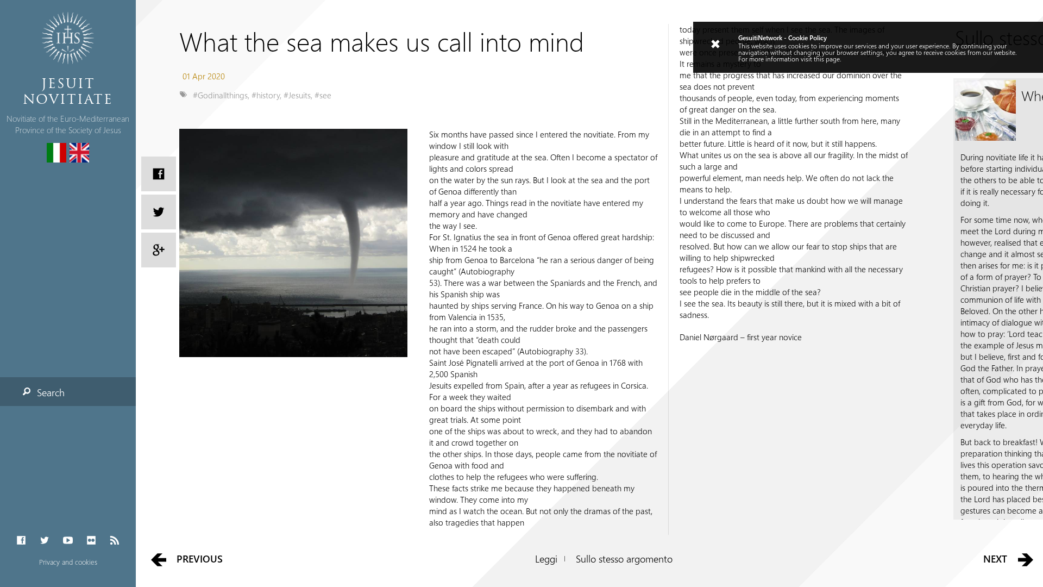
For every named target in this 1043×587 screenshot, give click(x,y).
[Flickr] (91, 540)
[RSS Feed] (115, 540)
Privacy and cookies (68, 561)
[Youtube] (68, 540)
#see (323, 95)
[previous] (158, 559)
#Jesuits (297, 95)
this (819, 58)
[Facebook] (21, 540)
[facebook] (158, 174)
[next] (1026, 559)
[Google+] (158, 250)
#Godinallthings (220, 95)
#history (266, 95)
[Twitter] (44, 540)
